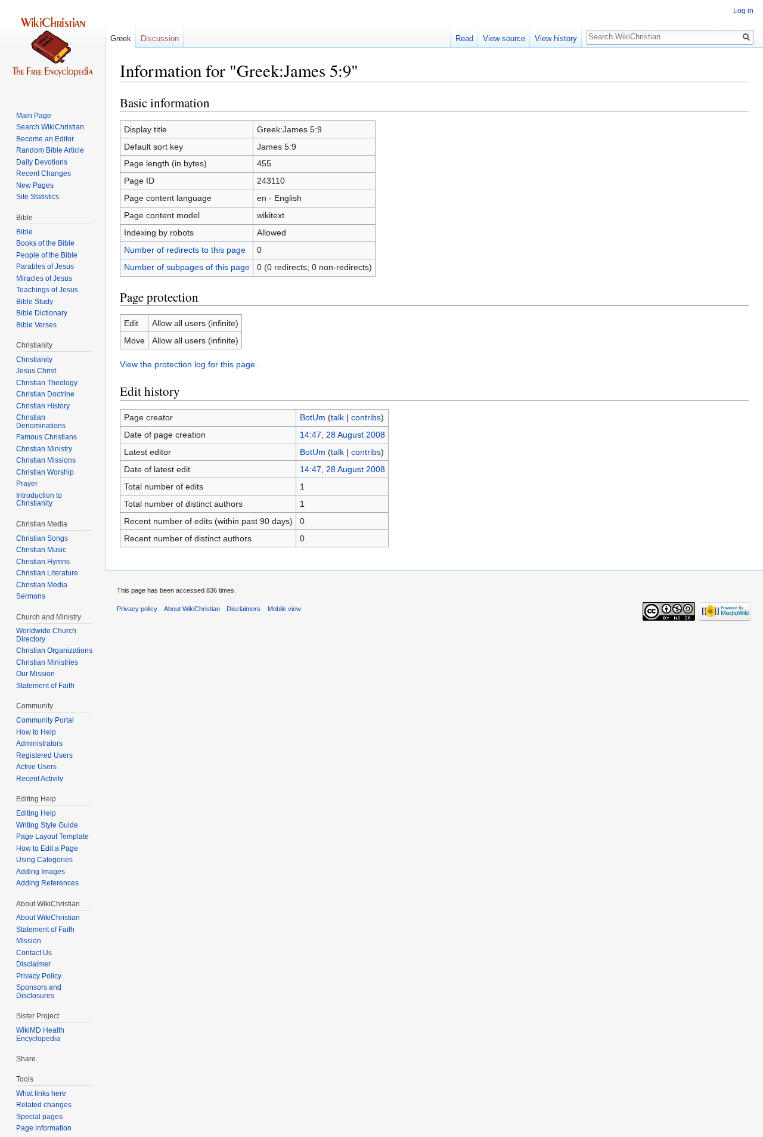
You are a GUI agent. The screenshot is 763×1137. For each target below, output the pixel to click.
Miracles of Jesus (44, 278)
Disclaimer (33, 964)
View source (504, 38)
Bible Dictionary (41, 313)
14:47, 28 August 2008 (342, 434)
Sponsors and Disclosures (38, 991)
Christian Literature (47, 573)
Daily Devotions (41, 162)
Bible (24, 232)
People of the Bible (46, 255)
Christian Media (41, 585)
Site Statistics (37, 197)
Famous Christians (46, 437)
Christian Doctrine (45, 394)
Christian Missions (46, 460)
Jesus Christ (36, 371)
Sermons (30, 596)
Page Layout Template (52, 836)
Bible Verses (36, 325)
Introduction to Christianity (39, 499)
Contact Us (34, 953)
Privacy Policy (38, 976)
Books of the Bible (45, 243)
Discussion (160, 38)
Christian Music (41, 550)
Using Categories (44, 860)
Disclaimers (243, 608)
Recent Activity (39, 778)
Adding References (47, 883)
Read (464, 38)
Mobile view (284, 608)
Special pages (39, 1117)
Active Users (36, 767)
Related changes (44, 1105)
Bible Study (34, 302)
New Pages (35, 185)
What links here (41, 1093)
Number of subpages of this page (187, 267)
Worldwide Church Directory (46, 635)
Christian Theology (46, 383)
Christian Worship (45, 472)
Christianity (34, 359)
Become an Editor (45, 139)
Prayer (27, 483)
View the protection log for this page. (189, 364)
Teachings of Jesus (47, 290)
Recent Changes (43, 173)
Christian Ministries (47, 662)
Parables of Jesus (45, 266)
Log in (743, 11)
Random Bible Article (50, 150)
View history (556, 38)
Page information (44, 1128)
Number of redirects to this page (185, 250)
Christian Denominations (41, 421)
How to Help (36, 732)
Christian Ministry (44, 449)
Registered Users (44, 755)
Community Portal (45, 720)
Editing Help (36, 813)
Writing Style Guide (47, 825)
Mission (28, 941)
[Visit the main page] (52, 47)
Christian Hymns (43, 561)
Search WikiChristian (50, 127)
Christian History (43, 406)
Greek (120, 38)
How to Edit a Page (47, 848)
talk (337, 417)
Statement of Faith (45, 685)
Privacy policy (137, 608)
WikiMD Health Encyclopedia (40, 1034)
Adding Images (40, 872)
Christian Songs (42, 538)
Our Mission (35, 674)
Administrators (39, 743)
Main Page (33, 115)
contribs (366, 417)
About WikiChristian (48, 917)
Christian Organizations (54, 650)
